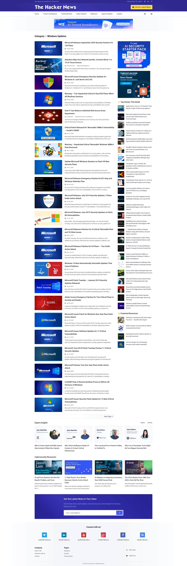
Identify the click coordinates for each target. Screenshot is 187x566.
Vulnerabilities (66, 14)
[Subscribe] (119, 513)
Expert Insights (107, 14)
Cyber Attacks (81, 14)
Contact (37, 556)
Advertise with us (40, 553)
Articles (150, 422)
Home (37, 14)
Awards (119, 14)
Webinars (94, 14)
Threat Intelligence (50, 14)
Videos (143, 422)
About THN (38, 551)
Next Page (108, 416)
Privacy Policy (68, 556)
